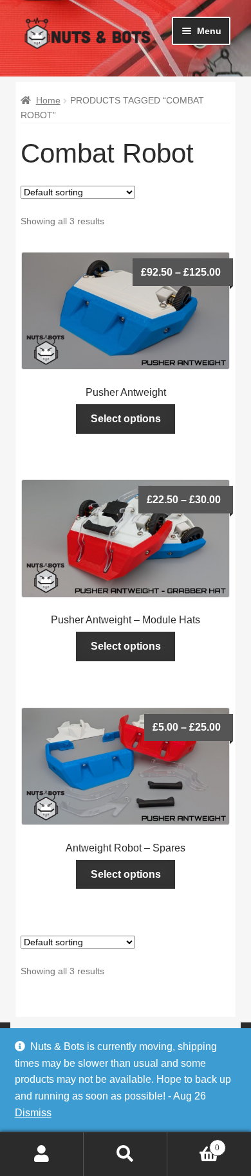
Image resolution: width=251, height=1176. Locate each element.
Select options (126, 418)
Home (48, 100)
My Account (42, 1154)
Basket (193, 1143)
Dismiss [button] (33, 1112)
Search (125, 1154)
